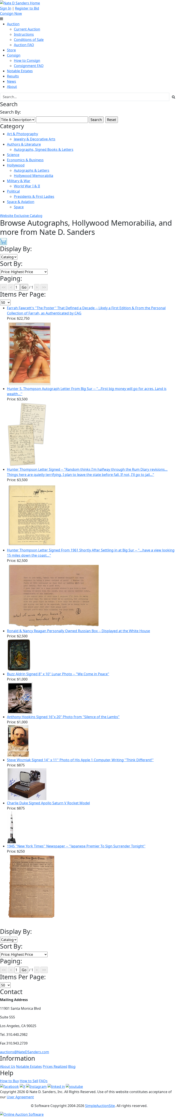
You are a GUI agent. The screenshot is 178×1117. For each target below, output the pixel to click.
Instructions (24, 34)
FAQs (43, 1080)
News (11, 81)
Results (13, 76)
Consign (13, 55)
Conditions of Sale (29, 39)
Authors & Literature (24, 144)
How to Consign (27, 60)
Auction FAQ (24, 44)
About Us (7, 1066)
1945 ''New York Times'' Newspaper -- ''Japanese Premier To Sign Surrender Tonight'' (76, 846)
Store (11, 50)
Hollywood (16, 165)
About (12, 86)
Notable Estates (20, 71)
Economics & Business (25, 160)
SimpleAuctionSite (100, 1105)
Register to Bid (27, 8)
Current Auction (27, 29)
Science (13, 154)
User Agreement (20, 1097)
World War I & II (27, 186)
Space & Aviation (20, 201)
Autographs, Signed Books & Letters (43, 149)
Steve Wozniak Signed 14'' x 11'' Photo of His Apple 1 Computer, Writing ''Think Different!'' (80, 760)
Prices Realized (55, 1066)
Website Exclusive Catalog (21, 215)
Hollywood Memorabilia (33, 175)
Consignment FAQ (29, 65)
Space (19, 207)
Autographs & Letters (31, 170)
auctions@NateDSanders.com (24, 1052)
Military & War (18, 180)
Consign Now (11, 13)
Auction (13, 24)
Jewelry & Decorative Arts (34, 139)
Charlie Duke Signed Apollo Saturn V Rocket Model (48, 803)
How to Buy (9, 1080)
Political (13, 191)
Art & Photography (22, 133)
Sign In (5, 8)
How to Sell (29, 1080)
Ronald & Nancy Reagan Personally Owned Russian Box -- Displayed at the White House (78, 630)
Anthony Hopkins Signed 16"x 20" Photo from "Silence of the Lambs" (63, 716)
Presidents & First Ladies (34, 196)
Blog (72, 1066)
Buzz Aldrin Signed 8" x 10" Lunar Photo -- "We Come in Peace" (58, 674)
